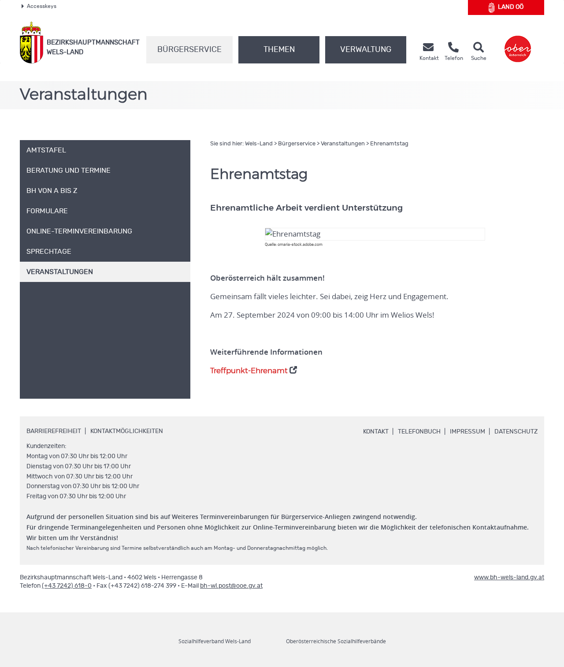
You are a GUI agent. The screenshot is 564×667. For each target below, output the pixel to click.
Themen (279, 50)
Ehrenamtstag (389, 144)
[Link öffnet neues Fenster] (517, 42)
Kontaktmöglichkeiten (126, 431)
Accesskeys (41, 6)
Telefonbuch (419, 432)
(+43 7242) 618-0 (67, 586)
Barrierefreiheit (53, 431)
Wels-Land (259, 144)
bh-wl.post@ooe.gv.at (231, 586)
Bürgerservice (189, 50)
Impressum (467, 432)
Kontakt (376, 432)
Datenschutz (516, 432)
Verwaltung (365, 50)
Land (510, 7)
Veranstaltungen (343, 144)
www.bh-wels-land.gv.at (509, 577)
